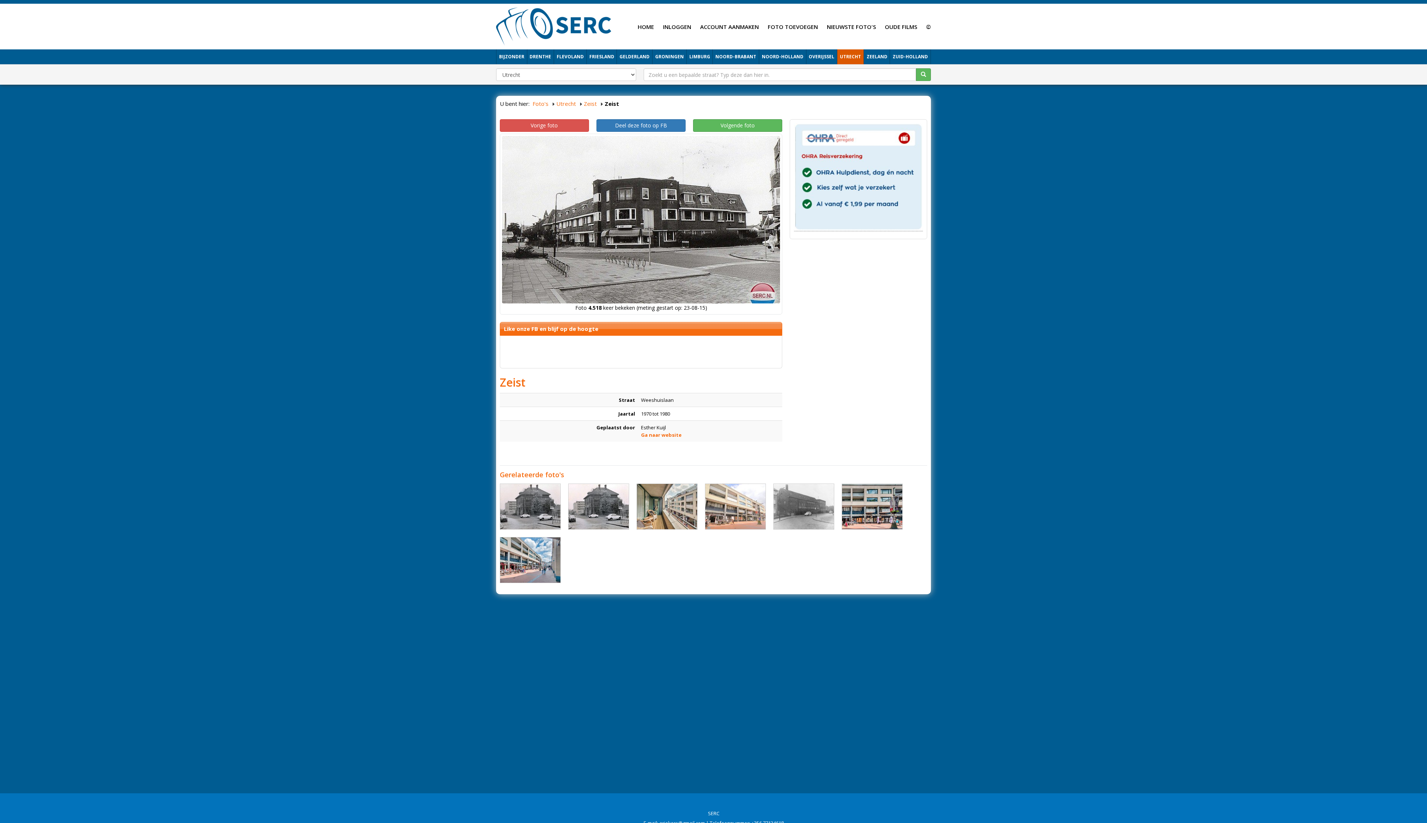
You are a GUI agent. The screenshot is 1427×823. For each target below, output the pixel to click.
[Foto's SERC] (554, 25)
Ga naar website (661, 435)
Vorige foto (544, 125)
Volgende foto (738, 125)
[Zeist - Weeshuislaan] (667, 507)
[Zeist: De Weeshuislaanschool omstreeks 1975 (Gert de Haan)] (598, 507)
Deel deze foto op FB (641, 125)
